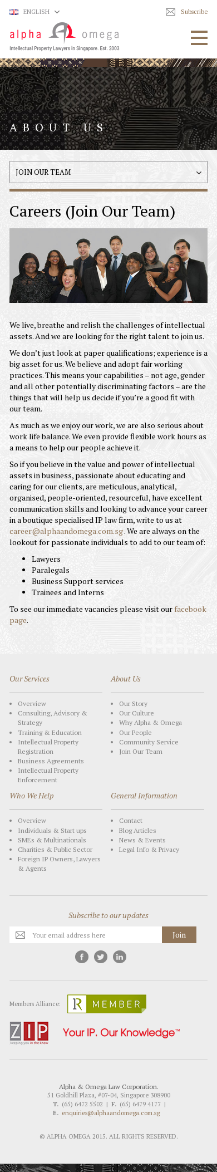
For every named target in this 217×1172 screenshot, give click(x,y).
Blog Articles (137, 830)
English (36, 12)
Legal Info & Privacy (149, 849)
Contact (130, 820)
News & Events (142, 840)
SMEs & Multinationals (52, 840)
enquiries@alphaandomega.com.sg (111, 1113)
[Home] (64, 37)
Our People (135, 732)
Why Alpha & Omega (150, 722)
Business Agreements (51, 761)
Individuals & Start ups (52, 830)
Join (179, 934)
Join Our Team (140, 751)
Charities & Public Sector (55, 849)
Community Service (149, 742)
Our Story (133, 703)
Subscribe (194, 12)
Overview (32, 703)
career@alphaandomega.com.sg (66, 531)
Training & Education (50, 732)
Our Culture (136, 713)
